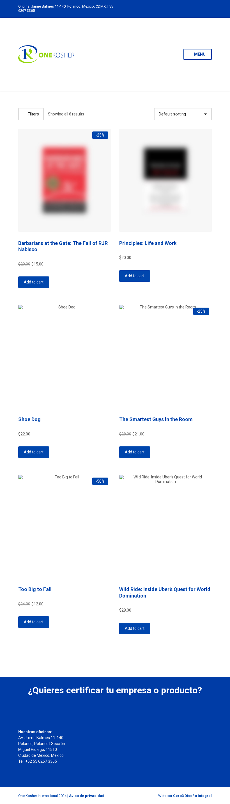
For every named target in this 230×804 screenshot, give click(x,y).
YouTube (209, 8)
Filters (33, 114)
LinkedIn (185, 8)
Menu (199, 54)
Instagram (191, 8)
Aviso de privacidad (86, 796)
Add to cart (33, 282)
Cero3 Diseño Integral (192, 796)
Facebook (203, 8)
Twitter (197, 8)
